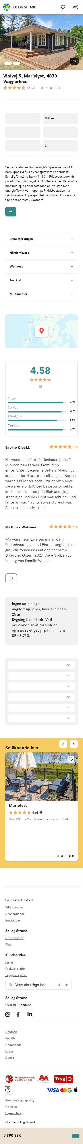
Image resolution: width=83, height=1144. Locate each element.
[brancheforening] (20, 1082)
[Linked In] (32, 1014)
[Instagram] (10, 1014)
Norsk (9, 1051)
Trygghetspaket (16, 975)
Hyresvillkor (13, 1113)
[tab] (25, 798)
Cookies (11, 1107)
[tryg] (65, 1082)
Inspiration (12, 920)
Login (9, 962)
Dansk (9, 1058)
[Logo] (18, 7)
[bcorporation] (9, 1093)
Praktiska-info (15, 969)
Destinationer (14, 914)
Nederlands (13, 1045)
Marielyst (18, 805)
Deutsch (11, 1032)
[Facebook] (21, 1014)
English (10, 1038)
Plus (8, 944)
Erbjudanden (14, 908)
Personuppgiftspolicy (19, 1100)
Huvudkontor (14, 938)
